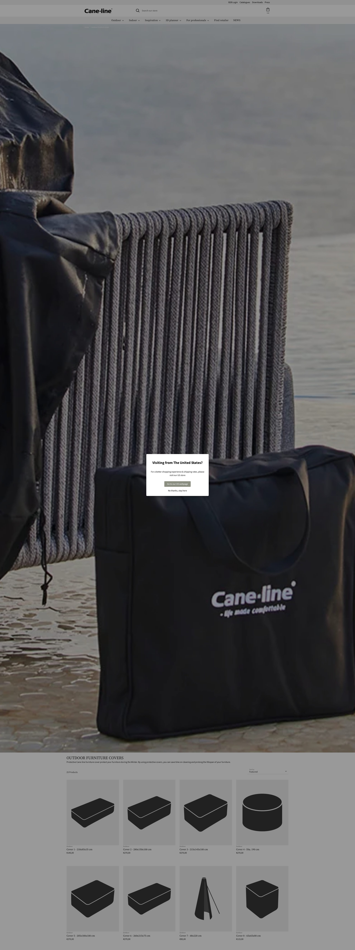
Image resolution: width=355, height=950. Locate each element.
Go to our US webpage (177, 484)
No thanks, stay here (177, 491)
